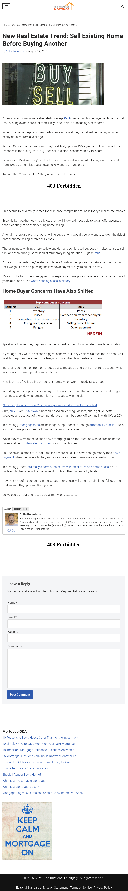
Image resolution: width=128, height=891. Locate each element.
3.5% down (31, 411)
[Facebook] (9, 530)
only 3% (15, 411)
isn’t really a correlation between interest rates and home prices (68, 467)
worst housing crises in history (50, 281)
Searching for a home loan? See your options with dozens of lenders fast (50, 405)
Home (5, 25)
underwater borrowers (37, 443)
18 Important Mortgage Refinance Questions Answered (38, 750)
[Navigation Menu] (6, 6)
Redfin (68, 118)
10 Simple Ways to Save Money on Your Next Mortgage (38, 743)
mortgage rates (30, 425)
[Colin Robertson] (11, 525)
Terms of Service (81, 887)
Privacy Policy (103, 887)
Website (13, 631)
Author (7, 509)
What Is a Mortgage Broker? (20, 786)
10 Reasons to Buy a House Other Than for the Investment (40, 737)
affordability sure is (102, 425)
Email (12, 617)
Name (13, 602)
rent (97, 253)
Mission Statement (55, 887)
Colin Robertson (15, 51)
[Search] (122, 6)
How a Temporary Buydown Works (25, 768)
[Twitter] (14, 530)
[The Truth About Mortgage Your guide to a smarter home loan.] (64, 6)
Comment (15, 646)
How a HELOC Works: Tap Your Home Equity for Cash (37, 762)
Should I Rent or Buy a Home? (21, 774)
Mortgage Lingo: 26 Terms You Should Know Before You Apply (42, 793)
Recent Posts (21, 509)
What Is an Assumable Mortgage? (24, 780)
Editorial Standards (28, 887)
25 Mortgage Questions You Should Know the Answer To (39, 756)
